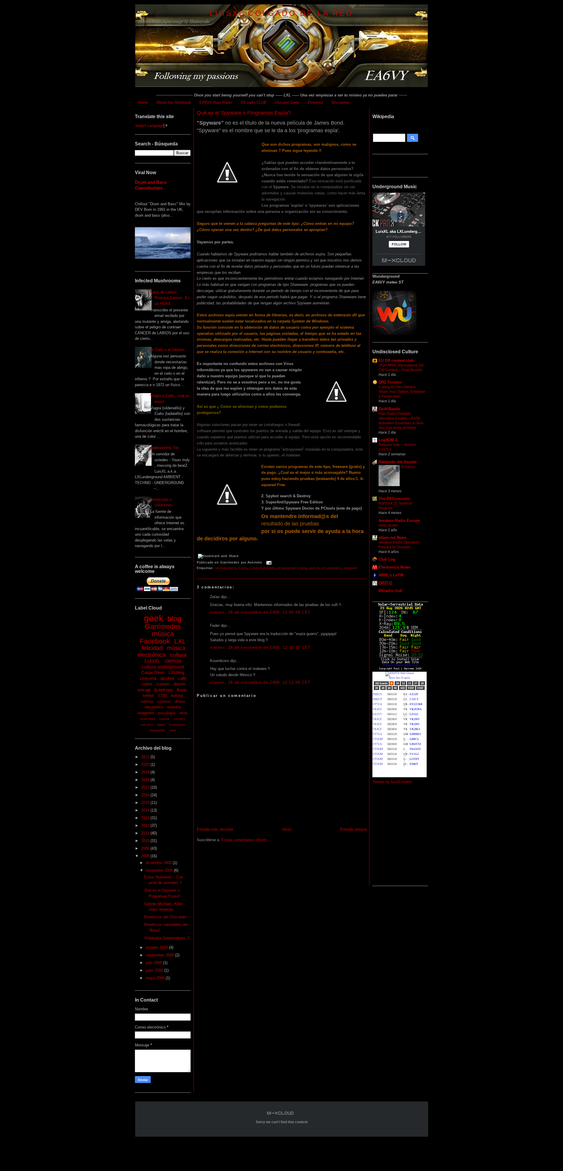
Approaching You (164, 447)
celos (147, 683)
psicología (166, 713)
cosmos (164, 701)
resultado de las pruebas (290, 524)
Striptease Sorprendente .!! (167, 938)
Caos (243, 568)
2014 (145, 810)
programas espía (292, 568)
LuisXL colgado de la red (281, 13)
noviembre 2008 (160, 870)
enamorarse (177, 724)
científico (180, 718)
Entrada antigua (353, 829)
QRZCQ (385, 583)
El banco (408, 467)
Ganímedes (163, 626)
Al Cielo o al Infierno (167, 349)
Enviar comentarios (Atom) (244, 840)
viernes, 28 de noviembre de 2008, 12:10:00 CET (260, 647)
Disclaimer (341, 102)
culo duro (146, 724)
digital (161, 724)
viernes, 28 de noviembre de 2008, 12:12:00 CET (260, 682)
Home (143, 102)
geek (153, 618)
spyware (350, 568)
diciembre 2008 (159, 863)
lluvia (181, 689)
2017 (145, 787)
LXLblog (176, 672)
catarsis (164, 718)
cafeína (146, 701)
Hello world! (388, 525)
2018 (145, 780)
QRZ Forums (390, 382)
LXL (180, 641)
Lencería (148, 678)
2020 (145, 764)
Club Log (387, 559)
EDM (162, 695)
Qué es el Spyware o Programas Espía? (244, 113)
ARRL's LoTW (391, 575)
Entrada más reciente (215, 829)
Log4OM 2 (388, 440)
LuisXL (153, 661)
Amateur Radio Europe (399, 520)
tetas (183, 713)
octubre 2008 (157, 947)
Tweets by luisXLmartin (392, 782)
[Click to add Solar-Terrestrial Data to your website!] (400, 669)
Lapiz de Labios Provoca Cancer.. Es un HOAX (170, 298)
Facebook (155, 641)
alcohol (167, 678)
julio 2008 (154, 962)
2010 (145, 841)
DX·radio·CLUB (254, 102)
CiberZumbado (262, 568)
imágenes (146, 713)
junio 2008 (155, 970)
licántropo (163, 689)
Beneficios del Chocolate (165, 917)
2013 (145, 818)
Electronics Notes (395, 567)
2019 (145, 772)
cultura (178, 655)
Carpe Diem (153, 672)
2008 (145, 856)
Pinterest (315, 102)
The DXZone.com (394, 498)
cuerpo (162, 683)
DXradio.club (390, 590)
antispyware (225, 568)
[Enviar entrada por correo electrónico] (268, 562)
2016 (145, 795)
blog (174, 619)
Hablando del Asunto (398, 462)
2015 (145, 802)
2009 (145, 848)
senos (148, 695)
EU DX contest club (396, 360)
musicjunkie (157, 730)
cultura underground (163, 666)
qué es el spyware (325, 568)
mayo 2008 (156, 978)
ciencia (173, 661)
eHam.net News (392, 537)
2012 (145, 825)
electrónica (154, 707)
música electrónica (162, 651)
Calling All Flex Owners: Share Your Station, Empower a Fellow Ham (402, 391)
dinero (180, 701)
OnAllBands (389, 409)
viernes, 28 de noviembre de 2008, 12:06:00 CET (260, 612)
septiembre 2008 (160, 955)
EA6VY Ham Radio (215, 102)
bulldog (177, 695)
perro (172, 730)
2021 (145, 757)
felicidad (152, 648)
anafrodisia (147, 718)
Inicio (286, 829)
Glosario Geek (287, 102)
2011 (145, 833)
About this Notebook (173, 102)
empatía (174, 707)
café (182, 678)
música (163, 634)
